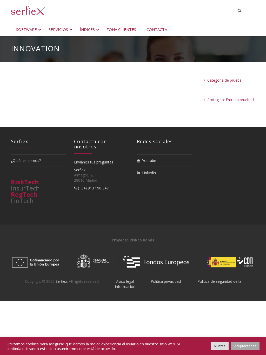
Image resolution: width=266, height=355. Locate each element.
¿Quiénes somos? (26, 160)
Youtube (148, 160)
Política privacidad (166, 281)
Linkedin (148, 172)
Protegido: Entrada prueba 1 (231, 99)
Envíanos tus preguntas (93, 162)
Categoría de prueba (224, 80)
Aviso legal (125, 281)
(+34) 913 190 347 (93, 188)
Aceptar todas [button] (245, 346)
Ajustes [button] (219, 346)
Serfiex (79, 169)
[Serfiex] (28, 10)
